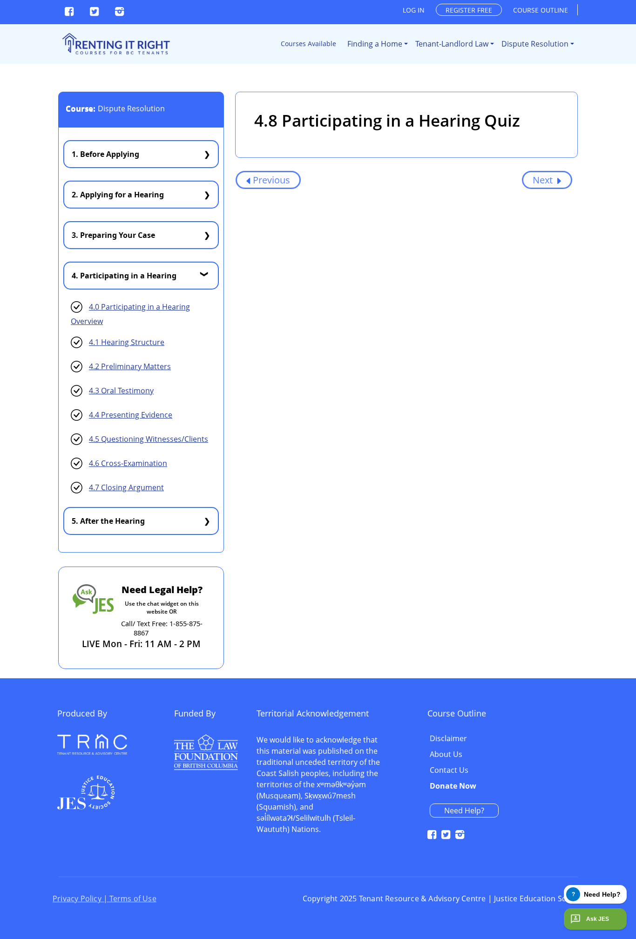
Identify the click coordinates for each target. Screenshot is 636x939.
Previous (271, 180)
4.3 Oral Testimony (121, 390)
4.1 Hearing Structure (126, 342)
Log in (414, 10)
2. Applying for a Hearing (118, 194)
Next (544, 180)
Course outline (540, 10)
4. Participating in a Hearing (124, 275)
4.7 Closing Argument (126, 487)
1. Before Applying (105, 154)
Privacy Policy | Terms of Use (104, 898)
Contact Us (449, 770)
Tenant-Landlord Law (451, 44)
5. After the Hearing (108, 521)
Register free (469, 10)
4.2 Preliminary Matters (130, 366)
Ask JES (597, 919)
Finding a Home (374, 44)
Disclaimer (448, 738)
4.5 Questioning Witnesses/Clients (148, 439)
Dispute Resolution (534, 44)
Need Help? (464, 810)
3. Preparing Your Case (113, 235)
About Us (446, 754)
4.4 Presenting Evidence (130, 415)
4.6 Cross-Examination (128, 463)
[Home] (115, 44)
